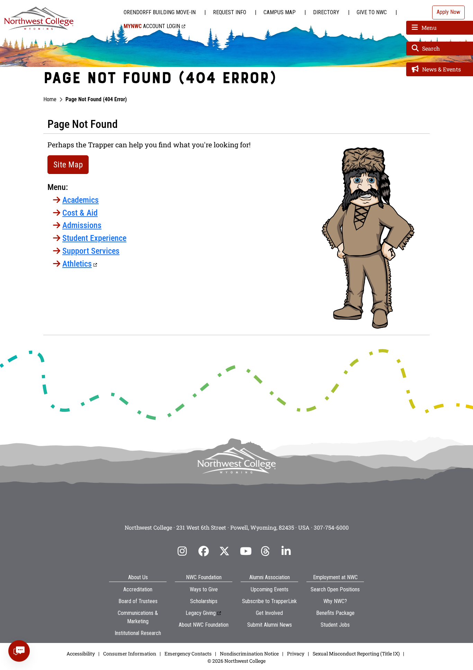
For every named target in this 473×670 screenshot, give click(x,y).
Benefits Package (335, 613)
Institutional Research (138, 633)
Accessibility (80, 653)
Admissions (81, 225)
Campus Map (280, 12)
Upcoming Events (269, 589)
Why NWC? (335, 601)
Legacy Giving (201, 613)
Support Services (90, 251)
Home (49, 99)
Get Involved (269, 613)
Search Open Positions (335, 589)
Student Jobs (335, 624)
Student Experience (94, 238)
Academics (80, 200)
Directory (326, 12)
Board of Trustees (138, 601)
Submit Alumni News (269, 624)
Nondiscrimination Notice (249, 653)
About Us (138, 577)
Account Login (152, 26)
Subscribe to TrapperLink (269, 601)
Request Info (229, 12)
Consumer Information (129, 653)
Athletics (77, 264)
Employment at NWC (335, 577)
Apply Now (448, 12)
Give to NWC (372, 12)
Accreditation (137, 589)
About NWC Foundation (204, 624)
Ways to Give (204, 589)
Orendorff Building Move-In (160, 12)
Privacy (295, 653)
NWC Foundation (204, 577)
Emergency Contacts (188, 653)
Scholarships (203, 601)
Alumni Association (269, 577)
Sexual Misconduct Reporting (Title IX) (356, 653)
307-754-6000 (331, 527)
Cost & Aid (80, 213)
